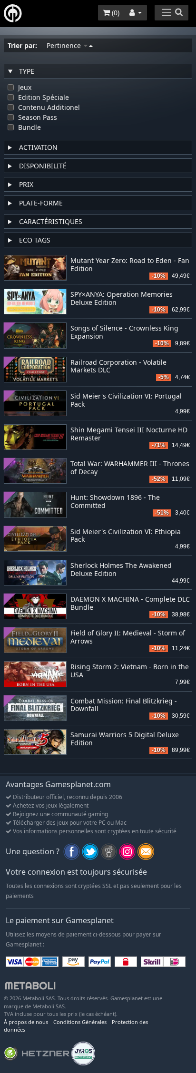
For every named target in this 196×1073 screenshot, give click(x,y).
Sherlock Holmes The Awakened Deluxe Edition (121, 570)
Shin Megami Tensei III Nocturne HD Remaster (128, 434)
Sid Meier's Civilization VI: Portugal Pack (126, 400)
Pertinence (65, 45)
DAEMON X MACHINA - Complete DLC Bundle (130, 603)
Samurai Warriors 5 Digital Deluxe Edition (124, 739)
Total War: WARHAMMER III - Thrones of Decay (129, 468)
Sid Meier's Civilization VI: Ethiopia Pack (125, 536)
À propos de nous (26, 1021)
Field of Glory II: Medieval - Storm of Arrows (127, 637)
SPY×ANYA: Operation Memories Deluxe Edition (121, 299)
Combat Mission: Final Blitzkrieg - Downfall (123, 705)
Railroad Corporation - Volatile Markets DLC (118, 367)
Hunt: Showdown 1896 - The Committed (115, 502)
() (114, 12)
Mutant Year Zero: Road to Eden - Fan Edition (129, 265)
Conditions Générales (80, 1021)
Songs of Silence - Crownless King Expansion (124, 332)
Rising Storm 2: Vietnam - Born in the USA (129, 671)
